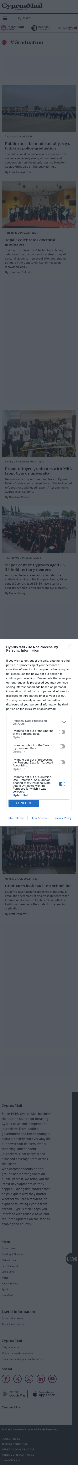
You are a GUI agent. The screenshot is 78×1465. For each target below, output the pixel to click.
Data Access (39, 818)
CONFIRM (23, 803)
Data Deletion (15, 818)
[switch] (62, 732)
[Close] (70, 647)
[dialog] (39, 732)
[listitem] (39, 722)
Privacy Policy (62, 818)
